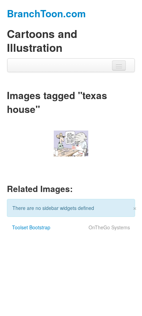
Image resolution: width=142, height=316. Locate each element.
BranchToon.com (46, 13)
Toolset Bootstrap (31, 227)
